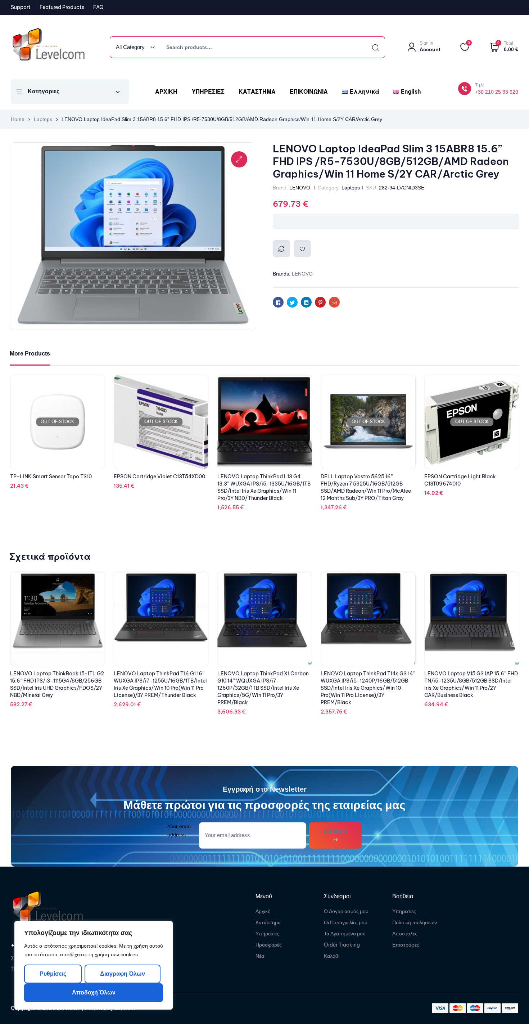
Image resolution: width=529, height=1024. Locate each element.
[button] (239, 159)
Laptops (43, 119)
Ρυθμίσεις (53, 974)
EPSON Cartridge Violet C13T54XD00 (263, 476)
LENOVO (299, 188)
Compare (281, 248)
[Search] (369, 47)
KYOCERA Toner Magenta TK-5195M (55, 445)
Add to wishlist (302, 248)
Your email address (179, 830)
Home (17, 119)
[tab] (30, 354)
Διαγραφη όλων (122, 974)
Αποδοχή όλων (94, 992)
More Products (30, 353)
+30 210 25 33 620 (496, 92)
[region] (93, 965)
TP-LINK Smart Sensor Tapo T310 (154, 476)
